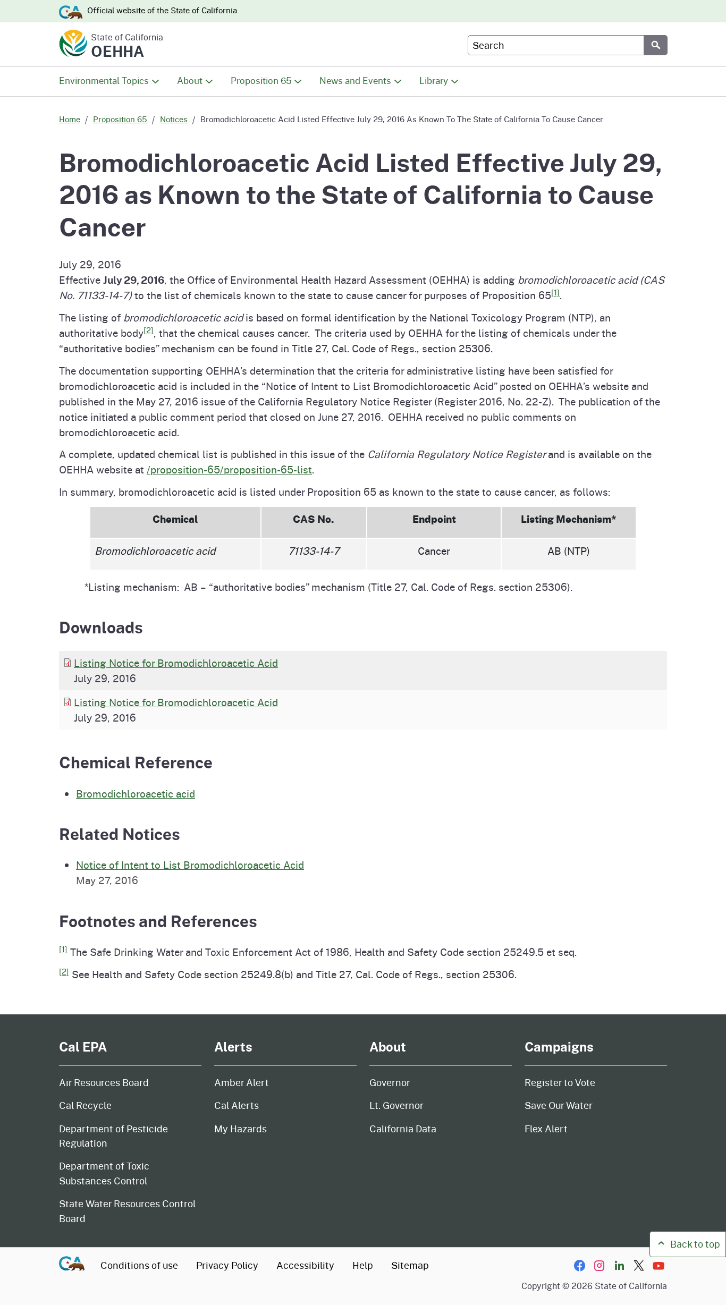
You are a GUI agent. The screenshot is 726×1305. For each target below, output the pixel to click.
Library (433, 80)
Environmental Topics (104, 80)
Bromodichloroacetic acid (135, 793)
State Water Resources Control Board (127, 1211)
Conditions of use (139, 1265)
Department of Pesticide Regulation (113, 1136)
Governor (389, 1082)
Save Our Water (559, 1105)
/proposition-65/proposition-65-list (229, 469)
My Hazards (240, 1128)
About (189, 80)
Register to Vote (560, 1082)
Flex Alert (546, 1128)
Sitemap (410, 1265)
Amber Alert (241, 1082)
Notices (174, 119)
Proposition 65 (261, 80)
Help (362, 1265)
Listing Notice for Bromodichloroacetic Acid (176, 662)
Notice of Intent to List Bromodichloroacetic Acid (190, 864)
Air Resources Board (104, 1082)
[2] (148, 330)
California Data (402, 1128)
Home (69, 119)
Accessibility (305, 1265)
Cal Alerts (236, 1105)
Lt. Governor (396, 1105)
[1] (555, 292)
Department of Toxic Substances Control (104, 1173)
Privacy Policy (227, 1265)
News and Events (355, 80)
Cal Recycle (85, 1105)
